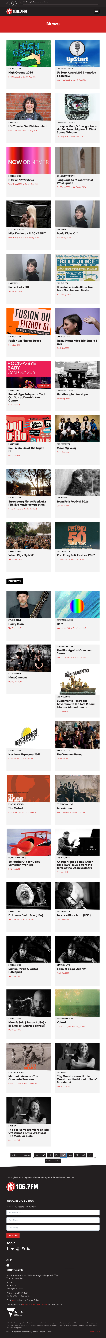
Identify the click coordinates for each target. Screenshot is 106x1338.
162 (43, 1155)
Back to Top (95, 1331)
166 (70, 1155)
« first (14, 1155)
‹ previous (25, 1155)
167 (76, 1155)
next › (48, 1160)
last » (57, 1160)
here (14, 1300)
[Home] (18, 11)
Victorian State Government (34, 1304)
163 (49, 1155)
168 (83, 1155)
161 (37, 1155)
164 (56, 1155)
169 (90, 1155)
